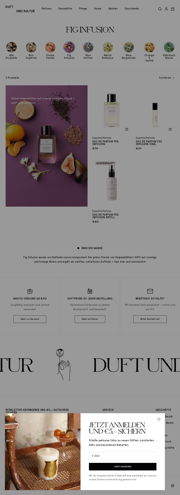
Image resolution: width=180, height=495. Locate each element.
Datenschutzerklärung (109, 479)
